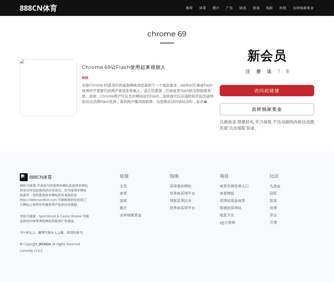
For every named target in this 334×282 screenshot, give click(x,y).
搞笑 (242, 8)
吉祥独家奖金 (303, 8)
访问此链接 (267, 90)
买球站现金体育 (232, 200)
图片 (216, 8)
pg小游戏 (227, 222)
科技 (283, 8)
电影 (269, 8)
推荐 (189, 8)
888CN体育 (38, 8)
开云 (273, 215)
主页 (123, 185)
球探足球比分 (181, 200)
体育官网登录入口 (234, 185)
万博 (273, 222)
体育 (202, 8)
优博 (273, 207)
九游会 (275, 185)
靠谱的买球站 (231, 207)
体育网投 (227, 193)
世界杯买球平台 (182, 193)
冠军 (273, 193)
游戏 (256, 8)
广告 (229, 8)
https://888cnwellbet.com (38, 200)
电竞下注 (227, 215)
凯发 (273, 200)
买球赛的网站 (181, 185)
